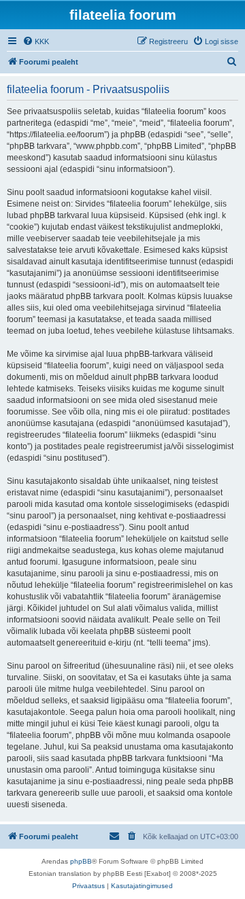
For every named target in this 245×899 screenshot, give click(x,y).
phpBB (81, 861)
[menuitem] (35, 41)
